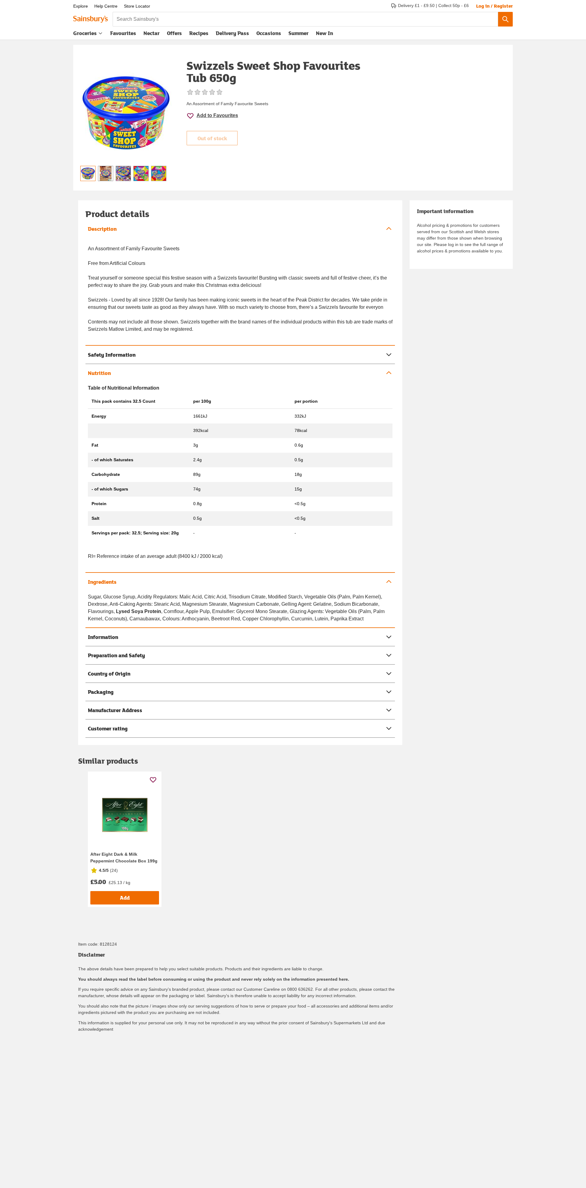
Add (125, 897)
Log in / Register (494, 5)
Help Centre (106, 6)
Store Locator (137, 6)
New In (324, 33)
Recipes (198, 33)
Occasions (268, 33)
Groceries (85, 33)
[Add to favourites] (153, 779)
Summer (298, 33)
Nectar (151, 33)
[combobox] (305, 19)
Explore (80, 6)
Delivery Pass (232, 34)
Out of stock (212, 138)
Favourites (123, 33)
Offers (174, 33)
